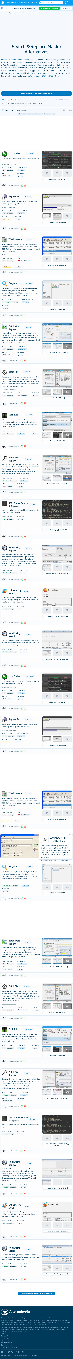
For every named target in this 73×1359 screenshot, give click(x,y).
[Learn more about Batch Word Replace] (4, 326)
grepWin (29, 76)
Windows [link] (21, 114)
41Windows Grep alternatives (10, 254)
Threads (23, 1329)
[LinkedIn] (23, 1352)
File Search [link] (47, 114)
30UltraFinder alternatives (9, 164)
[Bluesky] (12, 1352)
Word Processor (22, 349)
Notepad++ (17, 73)
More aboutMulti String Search (56, 659)
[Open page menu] (71, 3)
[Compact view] (66, 110)
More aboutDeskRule (56, 441)
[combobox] (51, 2)
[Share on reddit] (11, 99)
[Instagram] (19, 1352)
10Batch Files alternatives (9, 389)
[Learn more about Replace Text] (4, 197)
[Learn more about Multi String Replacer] (4, 548)
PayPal (23, 1331)
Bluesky (17, 1329)
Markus (20, 1320)
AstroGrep (54, 76)
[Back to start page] (3, 2)
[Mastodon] (9, 1352)
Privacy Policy (5, 1338)
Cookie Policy (5, 1340)
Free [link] (32, 114)
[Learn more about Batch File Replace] (4, 458)
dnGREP (42, 76)
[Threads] (16, 1352)
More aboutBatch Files (56, 398)
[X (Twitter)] (5, 1352)
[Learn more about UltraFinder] (4, 154)
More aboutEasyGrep (56, 309)
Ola (14, 1320)
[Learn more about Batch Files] (4, 372)
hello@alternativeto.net (40, 1327)
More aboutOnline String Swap (56, 616)
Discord (54, 1327)
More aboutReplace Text (56, 222)
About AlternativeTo (7, 1343)
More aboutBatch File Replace (56, 484)
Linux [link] (27, 114)
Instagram (29, 1329)
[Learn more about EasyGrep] (4, 283)
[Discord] (2, 1352)
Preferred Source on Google (9, 1347)
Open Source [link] (39, 114)
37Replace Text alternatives (9, 207)
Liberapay (16, 1331)
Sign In (66, 3)
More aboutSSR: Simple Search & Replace (56, 530)
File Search (21, 170)
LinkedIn (37, 1329)
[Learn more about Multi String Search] (4, 634)
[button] (57, 160)
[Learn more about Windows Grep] (4, 240)
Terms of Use (5, 1336)
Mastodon (11, 1329)
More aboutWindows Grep (56, 265)
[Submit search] (41, 2)
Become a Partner (6, 1345)
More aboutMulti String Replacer (56, 573)
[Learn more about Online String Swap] (4, 591)
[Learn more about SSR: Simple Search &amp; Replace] (4, 503)
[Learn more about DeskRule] (4, 415)
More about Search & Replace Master (35, 93)
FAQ (2, 1334)
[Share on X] (7, 99)
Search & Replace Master (12, 59)
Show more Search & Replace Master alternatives (36, 1294)
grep (36, 76)
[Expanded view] (64, 110)
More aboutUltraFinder (56, 179)
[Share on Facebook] (3, 99)
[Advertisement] (36, 28)
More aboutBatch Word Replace (56, 352)
